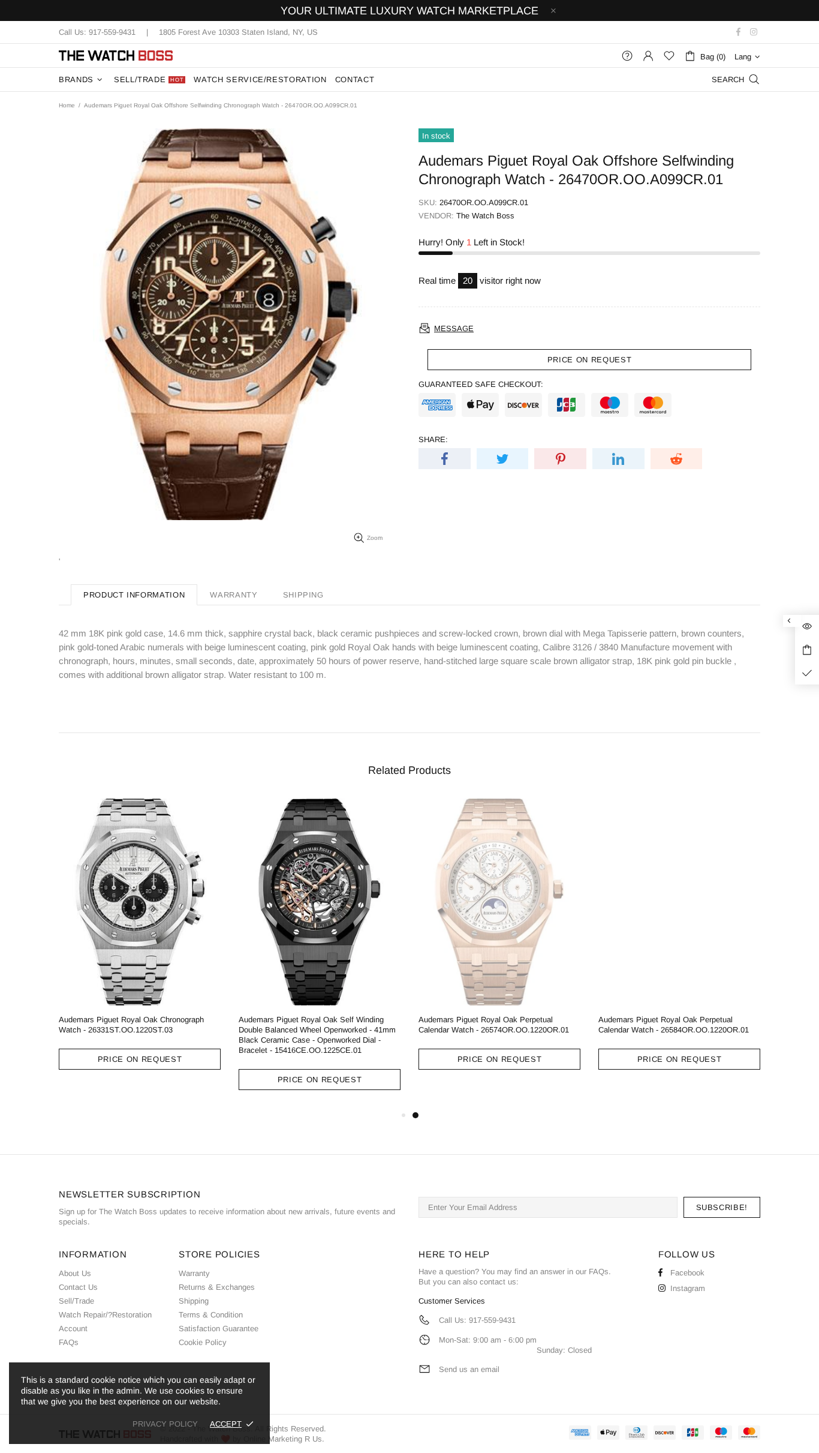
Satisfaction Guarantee (218, 1328)
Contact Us (78, 1287)
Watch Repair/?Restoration (105, 1314)
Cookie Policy (203, 1342)
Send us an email (469, 1369)
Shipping (194, 1300)
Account (73, 1328)
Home (67, 105)
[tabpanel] (499, 943)
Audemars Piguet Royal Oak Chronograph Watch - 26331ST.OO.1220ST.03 (131, 1024)
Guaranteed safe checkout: (480, 384)
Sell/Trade (76, 1300)
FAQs (69, 1342)
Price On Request (140, 1059)
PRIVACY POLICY (165, 1423)
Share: (433, 439)
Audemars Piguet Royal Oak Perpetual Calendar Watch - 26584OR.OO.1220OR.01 (673, 1024)
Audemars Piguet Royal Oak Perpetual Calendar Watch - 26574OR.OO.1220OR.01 (493, 1024)
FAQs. (600, 1271)
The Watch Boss (116, 55)
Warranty (194, 1273)
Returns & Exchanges (217, 1287)
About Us (75, 1273)
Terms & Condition (211, 1314)
